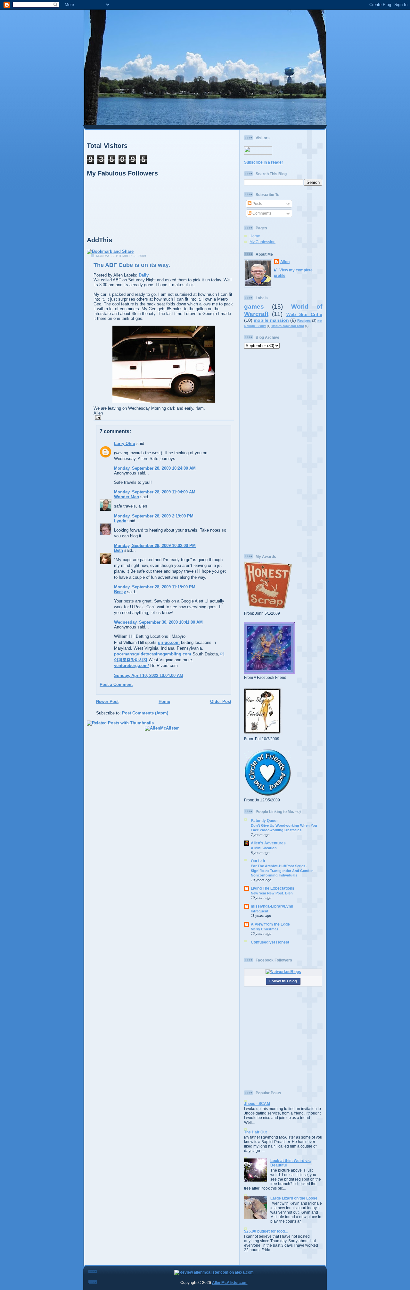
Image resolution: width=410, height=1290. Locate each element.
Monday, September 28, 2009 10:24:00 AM (155, 468)
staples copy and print (287, 326)
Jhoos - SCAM (257, 1103)
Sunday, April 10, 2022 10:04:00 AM (148, 675)
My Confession (262, 242)
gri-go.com (169, 642)
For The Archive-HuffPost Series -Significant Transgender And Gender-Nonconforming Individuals (282, 870)
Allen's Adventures (268, 843)
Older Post (220, 701)
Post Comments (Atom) (145, 713)
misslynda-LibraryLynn (272, 906)
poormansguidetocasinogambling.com (152, 654)
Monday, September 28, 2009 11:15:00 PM (154, 587)
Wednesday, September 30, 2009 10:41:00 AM (158, 622)
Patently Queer (264, 820)
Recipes (304, 320)
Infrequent (259, 911)
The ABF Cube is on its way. (132, 265)
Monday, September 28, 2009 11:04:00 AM (154, 492)
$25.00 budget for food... (266, 1231)
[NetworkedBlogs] (283, 972)
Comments (261, 213)
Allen (285, 262)
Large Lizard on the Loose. (294, 1198)
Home (164, 701)
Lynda (120, 520)
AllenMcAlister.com (230, 1282)
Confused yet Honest (270, 942)
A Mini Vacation (264, 848)
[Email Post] (97, 417)
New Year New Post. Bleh (272, 893)
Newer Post (107, 701)
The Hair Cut (255, 1132)
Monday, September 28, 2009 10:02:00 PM (155, 545)
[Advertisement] (283, 451)
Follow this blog (283, 981)
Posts (256, 203)
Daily (144, 275)
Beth (118, 550)
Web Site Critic (304, 314)
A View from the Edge (270, 924)
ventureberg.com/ (131, 665)
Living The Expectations (272, 888)
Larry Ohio (124, 443)
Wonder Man (126, 496)
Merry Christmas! (265, 929)
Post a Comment (116, 684)
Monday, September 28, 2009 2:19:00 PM (153, 516)
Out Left (258, 861)
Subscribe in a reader (263, 162)
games (254, 306)
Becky (120, 591)
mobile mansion (271, 320)
